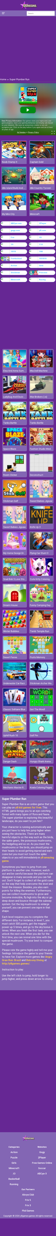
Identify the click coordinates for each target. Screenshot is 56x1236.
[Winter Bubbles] (14, 627)
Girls (41, 265)
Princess (43, 272)
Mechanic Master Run (14, 787)
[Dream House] (14, 601)
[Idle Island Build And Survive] (14, 183)
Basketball (14, 1179)
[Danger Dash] (14, 757)
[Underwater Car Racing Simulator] (14, 679)
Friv (12, 237)
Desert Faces (10, 657)
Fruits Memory (37, 657)
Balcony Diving (35, 960)
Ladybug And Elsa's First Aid (17, 396)
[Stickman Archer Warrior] (41, 679)
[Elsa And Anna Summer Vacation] (14, 366)
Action (14, 265)
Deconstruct (36, 475)
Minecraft (15, 279)
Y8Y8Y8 (42, 258)
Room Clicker (10, 475)
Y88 (41, 251)
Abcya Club (28, 1194)
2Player (42, 223)
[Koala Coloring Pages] (41, 783)
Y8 (40, 237)
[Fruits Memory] (41, 653)
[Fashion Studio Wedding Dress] (41, 444)
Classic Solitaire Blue (14, 709)
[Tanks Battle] (14, 418)
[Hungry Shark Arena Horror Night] (41, 757)
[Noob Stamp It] (14, 157)
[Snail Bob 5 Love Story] (14, 575)
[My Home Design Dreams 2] (14, 549)
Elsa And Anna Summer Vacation (20, 370)
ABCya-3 (42, 1173)
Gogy (42, 1152)
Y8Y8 (13, 251)
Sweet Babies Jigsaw (41, 501)
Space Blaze (9, 449)
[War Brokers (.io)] (41, 392)
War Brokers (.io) (38, 396)
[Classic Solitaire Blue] (14, 705)
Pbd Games (28, 1210)
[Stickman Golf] (14, 497)
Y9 (12, 244)
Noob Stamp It (9, 162)
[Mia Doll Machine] (41, 366)
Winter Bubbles (11, 631)
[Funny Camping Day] (41, 601)
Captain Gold (36, 162)
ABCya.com (16, 223)
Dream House (10, 605)
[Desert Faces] (14, 653)
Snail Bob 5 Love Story (14, 579)
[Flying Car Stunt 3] (41, 549)
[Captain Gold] (42, 157)
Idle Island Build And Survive (14, 188)
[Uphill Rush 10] (14, 731)
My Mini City (8, 214)
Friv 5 (28, 1200)
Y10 (41, 244)
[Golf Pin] (41, 731)
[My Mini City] (14, 209)
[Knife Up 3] (41, 523)
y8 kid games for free (28, 807)
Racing (42, 279)
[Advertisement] (28, 47)
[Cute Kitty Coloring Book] (41, 575)
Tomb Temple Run (39, 631)
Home (3, 79)
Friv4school (16, 258)
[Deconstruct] (41, 471)
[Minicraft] (42, 209)
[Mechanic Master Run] (14, 783)
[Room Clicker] (14, 471)
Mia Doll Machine (39, 370)
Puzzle (14, 1157)
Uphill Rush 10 (10, 735)
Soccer (42, 1168)
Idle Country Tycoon (40, 188)
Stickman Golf (10, 501)
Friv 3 (28, 1205)
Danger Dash (10, 761)
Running (14, 1184)
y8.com (42, 230)
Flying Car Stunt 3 (39, 553)
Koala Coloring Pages (41, 787)
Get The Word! (37, 709)
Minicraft (34, 214)
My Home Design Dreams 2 (17, 553)
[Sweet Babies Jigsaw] (41, 497)
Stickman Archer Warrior (43, 683)
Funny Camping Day (40, 605)
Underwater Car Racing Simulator (20, 683)
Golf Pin (34, 735)
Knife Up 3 (35, 527)
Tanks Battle (10, 422)
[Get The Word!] (41, 705)
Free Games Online (42, 1163)
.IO (14, 1173)
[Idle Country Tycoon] (42, 183)
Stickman (15, 272)
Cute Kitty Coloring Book (42, 579)
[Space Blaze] (14, 444)
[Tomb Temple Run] (41, 627)
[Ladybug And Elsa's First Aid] (14, 392)
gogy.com (15, 230)
